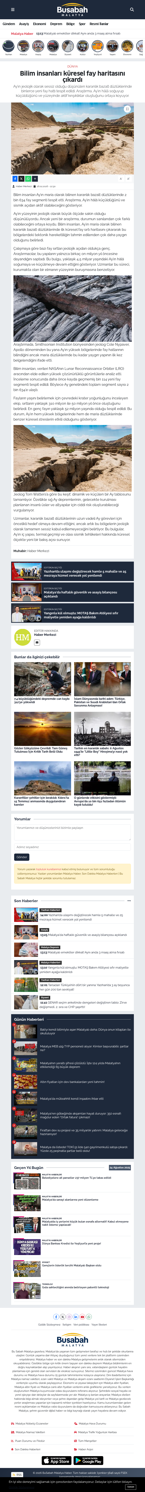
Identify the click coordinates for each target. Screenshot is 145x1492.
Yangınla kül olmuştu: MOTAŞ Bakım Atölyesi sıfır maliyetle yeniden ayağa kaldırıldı (84, 33)
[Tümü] (129, 900)
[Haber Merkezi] (22, 637)
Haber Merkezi (24, 186)
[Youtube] (82, 1317)
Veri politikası (81, 1324)
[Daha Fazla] (35, 179)
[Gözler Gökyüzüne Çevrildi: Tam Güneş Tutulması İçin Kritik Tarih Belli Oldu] (42, 728)
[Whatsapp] (89, 1317)
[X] (63, 1317)
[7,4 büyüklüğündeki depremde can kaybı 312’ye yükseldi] (42, 679)
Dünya (72, 66)
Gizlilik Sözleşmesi (49, 1324)
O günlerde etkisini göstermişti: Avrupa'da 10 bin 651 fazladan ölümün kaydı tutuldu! (100, 801)
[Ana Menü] (12, 9)
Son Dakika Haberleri (27, 1449)
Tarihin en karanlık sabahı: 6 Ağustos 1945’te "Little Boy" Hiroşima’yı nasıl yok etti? (101, 752)
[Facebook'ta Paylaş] (15, 179)
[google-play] (88, 1460)
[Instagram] (69, 1317)
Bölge (70, 24)
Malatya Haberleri (50, 962)
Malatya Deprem (50, 947)
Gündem (9, 24)
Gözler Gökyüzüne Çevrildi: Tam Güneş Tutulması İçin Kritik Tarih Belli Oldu (40, 750)
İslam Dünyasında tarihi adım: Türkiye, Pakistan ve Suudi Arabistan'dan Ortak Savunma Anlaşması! (100, 702)
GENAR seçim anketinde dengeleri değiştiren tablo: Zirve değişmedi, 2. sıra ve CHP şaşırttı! (83, 1005)
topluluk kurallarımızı (49, 869)
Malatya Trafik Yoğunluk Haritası (97, 1432)
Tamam (130, 1487)
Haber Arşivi (86, 1449)
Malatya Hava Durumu (92, 1423)
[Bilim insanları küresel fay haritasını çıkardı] (72, 138)
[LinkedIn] (76, 1317)
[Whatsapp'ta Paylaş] (28, 179)
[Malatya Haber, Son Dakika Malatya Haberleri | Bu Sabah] (72, 9)
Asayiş (24, 24)
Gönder (22, 857)
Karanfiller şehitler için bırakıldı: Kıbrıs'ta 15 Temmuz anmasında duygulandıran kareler (41, 801)
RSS (19, 1474)
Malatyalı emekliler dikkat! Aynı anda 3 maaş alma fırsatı (82, 952)
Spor (82, 24)
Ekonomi (39, 24)
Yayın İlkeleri (99, 1324)
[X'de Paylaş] (21, 179)
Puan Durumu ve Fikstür (30, 1440)
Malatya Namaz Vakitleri (30, 1432)
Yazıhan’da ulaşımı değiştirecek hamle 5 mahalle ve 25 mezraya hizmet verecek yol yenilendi (81, 917)
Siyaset (45, 997)
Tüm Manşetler (87, 1440)
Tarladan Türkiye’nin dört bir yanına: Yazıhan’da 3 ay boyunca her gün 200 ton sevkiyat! (84, 987)
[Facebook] (56, 1317)
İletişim (67, 1324)
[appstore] (57, 1460)
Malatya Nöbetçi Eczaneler (32, 1423)
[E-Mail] (37, 643)
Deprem (56, 24)
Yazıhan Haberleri (50, 910)
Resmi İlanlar (99, 24)
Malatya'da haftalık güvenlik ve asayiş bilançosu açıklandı (83, 935)
